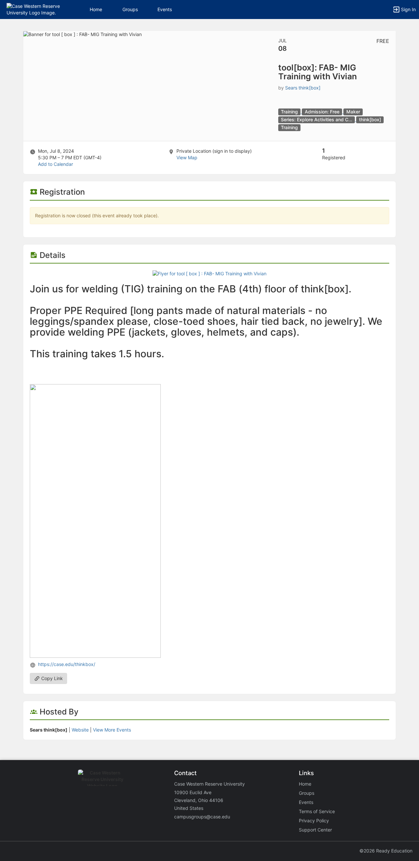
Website (80, 730)
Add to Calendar (55, 164)
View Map (186, 157)
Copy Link (51, 678)
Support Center (315, 829)
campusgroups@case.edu (202, 816)
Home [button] (96, 9)
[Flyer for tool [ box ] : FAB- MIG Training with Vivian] (209, 273)
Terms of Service (317, 811)
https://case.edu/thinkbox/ (66, 664)
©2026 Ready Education (385, 850)
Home (305, 784)
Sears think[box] (302, 87)
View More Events (112, 730)
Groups (130, 9)
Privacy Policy (314, 820)
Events (164, 9)
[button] (34, 9)
